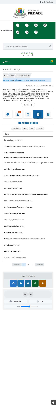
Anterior (17, 265)
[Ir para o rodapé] (21, 37)
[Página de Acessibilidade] (36, 32)
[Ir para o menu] (49, 32)
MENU (7, 61)
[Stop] (30, 294)
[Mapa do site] (27, 32)
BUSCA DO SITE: (10, 42)
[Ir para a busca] (16, 37)
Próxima (40, 265)
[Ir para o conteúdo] (43, 32)
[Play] (25, 294)
